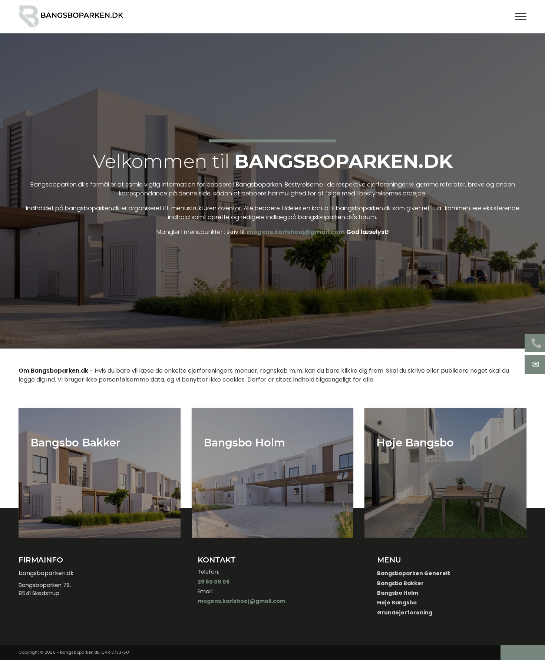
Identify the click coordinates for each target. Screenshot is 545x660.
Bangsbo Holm (397, 592)
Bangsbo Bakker (400, 583)
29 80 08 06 (213, 581)
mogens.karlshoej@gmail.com (296, 232)
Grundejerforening (404, 612)
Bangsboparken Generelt (413, 573)
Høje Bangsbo (397, 602)
